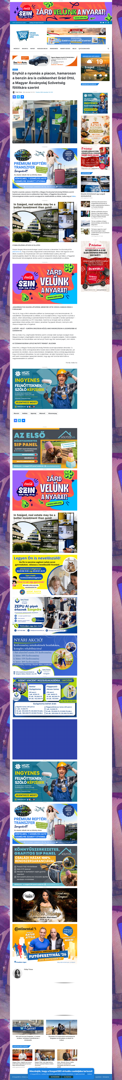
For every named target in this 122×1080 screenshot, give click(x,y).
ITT (86, 1074)
